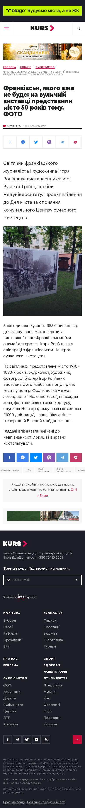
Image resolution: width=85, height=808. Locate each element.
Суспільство (15, 678)
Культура (14, 125)
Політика (11, 613)
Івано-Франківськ (63, 470)
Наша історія (55, 671)
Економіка (53, 613)
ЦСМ (29, 470)
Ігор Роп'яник (43, 470)
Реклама (10, 665)
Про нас (10, 658)
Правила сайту (14, 802)
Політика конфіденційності (46, 802)
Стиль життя (56, 678)
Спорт (49, 658)
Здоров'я (52, 665)
